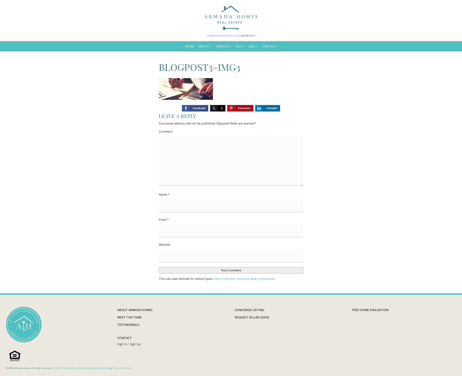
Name (164, 194)
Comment (165, 132)
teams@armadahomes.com (222, 35)
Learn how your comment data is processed (244, 279)
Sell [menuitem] (252, 46)
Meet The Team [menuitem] (129, 317)
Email (164, 220)
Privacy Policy (71, 368)
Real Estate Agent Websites (94, 368)
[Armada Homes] (231, 17)
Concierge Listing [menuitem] (249, 310)
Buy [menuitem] (239, 46)
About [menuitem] (204, 46)
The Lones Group (122, 368)
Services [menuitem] (223, 46)
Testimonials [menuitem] (128, 325)
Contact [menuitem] (269, 46)
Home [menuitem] (189, 46)
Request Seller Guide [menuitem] (252, 317)
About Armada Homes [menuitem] (135, 310)
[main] (231, 172)
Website (164, 245)
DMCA (58, 368)
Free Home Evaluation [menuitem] (370, 310)
